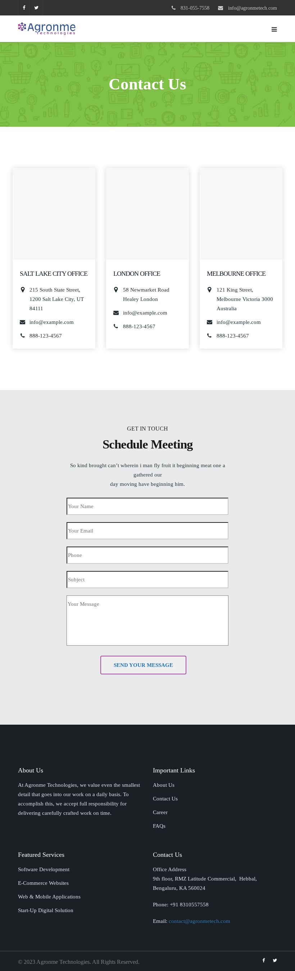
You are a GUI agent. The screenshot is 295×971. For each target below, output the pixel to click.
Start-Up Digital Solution (45, 910)
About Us (163, 785)
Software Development (43, 869)
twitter (36, 7)
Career (160, 812)
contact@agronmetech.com (199, 921)
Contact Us (165, 799)
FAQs (159, 826)
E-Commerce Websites (43, 883)
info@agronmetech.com (252, 8)
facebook (24, 7)
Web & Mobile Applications (49, 897)
